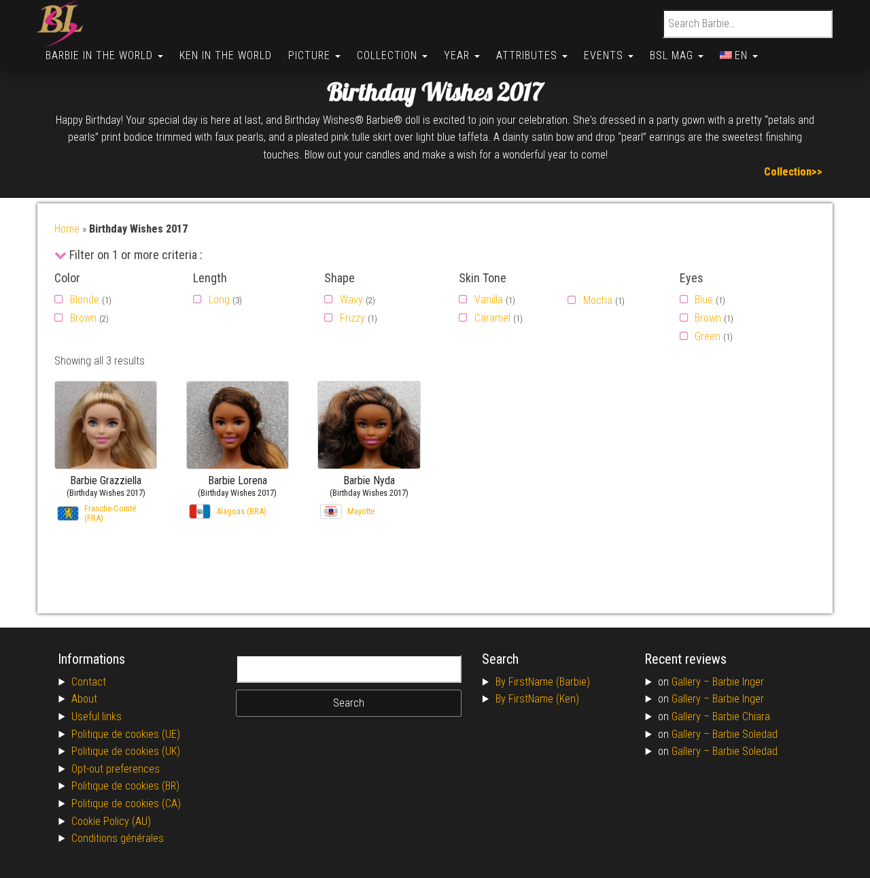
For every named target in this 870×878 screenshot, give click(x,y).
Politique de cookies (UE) (125, 734)
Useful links (96, 716)
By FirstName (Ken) (537, 698)
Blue (704, 299)
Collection (389, 55)
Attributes (528, 55)
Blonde (84, 299)
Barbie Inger (738, 681)
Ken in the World (225, 55)
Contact (88, 681)
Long (219, 299)
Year (458, 55)
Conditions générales (117, 838)
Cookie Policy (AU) (111, 821)
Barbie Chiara (741, 716)
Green (707, 336)
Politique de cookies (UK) (125, 751)
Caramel (492, 317)
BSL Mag (673, 55)
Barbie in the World (101, 55)
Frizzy (352, 317)
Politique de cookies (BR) (125, 785)
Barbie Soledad (745, 734)
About (84, 698)
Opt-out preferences (115, 768)
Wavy (351, 299)
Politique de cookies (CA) (126, 803)
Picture (311, 55)
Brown (83, 317)
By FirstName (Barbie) (542, 681)
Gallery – (692, 681)
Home (67, 228)
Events (605, 55)
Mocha (597, 300)
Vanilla (488, 299)
